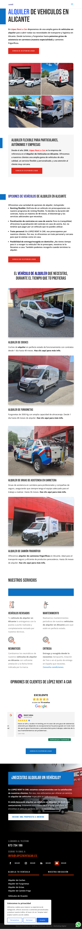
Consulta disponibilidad (41, 751)
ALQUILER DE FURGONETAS (20, 410)
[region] (27, 912)
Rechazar (29, 920)
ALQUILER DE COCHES (18, 342)
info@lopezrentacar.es (22, 856)
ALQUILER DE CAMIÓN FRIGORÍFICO (24, 551)
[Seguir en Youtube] (57, 863)
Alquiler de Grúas (16, 887)
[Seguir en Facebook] (10, 863)
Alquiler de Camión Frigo (19, 890)
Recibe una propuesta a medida (28, 817)
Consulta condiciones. (53, 667)
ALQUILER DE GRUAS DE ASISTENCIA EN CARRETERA (32, 480)
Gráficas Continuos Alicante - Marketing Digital (49, 926)
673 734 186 (15, 845)
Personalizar (14, 920)
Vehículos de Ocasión (18, 896)
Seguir (17, 863)
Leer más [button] (13, 734)
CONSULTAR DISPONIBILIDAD (24, 259)
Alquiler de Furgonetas (18, 883)
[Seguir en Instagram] (26, 863)
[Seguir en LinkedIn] (41, 863)
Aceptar (42, 920)
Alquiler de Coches (16, 880)
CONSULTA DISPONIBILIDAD (23, 51)
